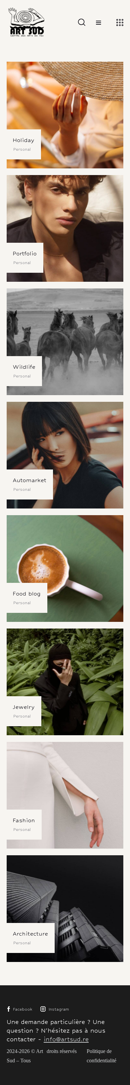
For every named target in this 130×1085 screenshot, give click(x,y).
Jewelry (24, 707)
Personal (22, 149)
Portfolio (25, 253)
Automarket (29, 480)
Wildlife (24, 366)
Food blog (27, 593)
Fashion (24, 820)
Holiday (23, 140)
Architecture (30, 933)
